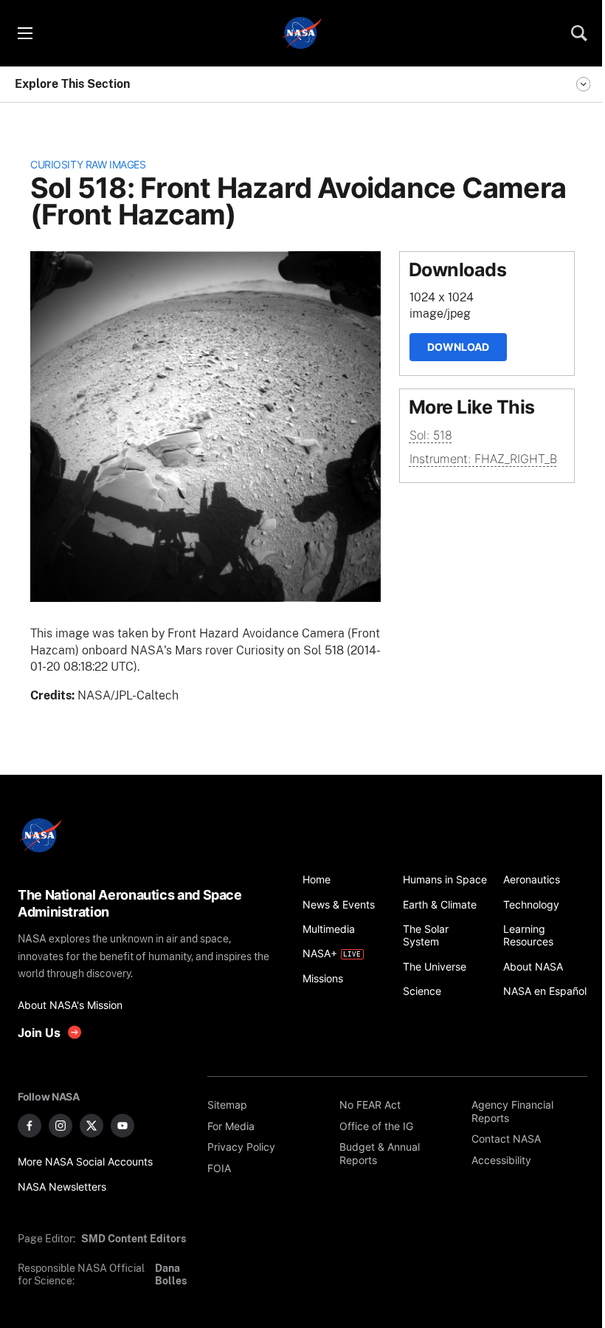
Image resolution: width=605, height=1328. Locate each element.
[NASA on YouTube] (122, 1125)
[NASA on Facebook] (29, 1125)
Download (458, 346)
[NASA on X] (91, 1125)
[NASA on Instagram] (60, 1125)
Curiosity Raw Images (87, 164)
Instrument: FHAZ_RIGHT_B (483, 458)
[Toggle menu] (24, 33)
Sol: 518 (430, 435)
